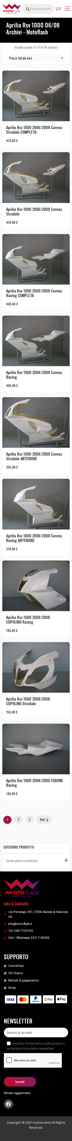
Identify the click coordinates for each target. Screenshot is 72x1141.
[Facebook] (8, 1104)
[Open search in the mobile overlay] (42, 9)
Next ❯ (44, 819)
